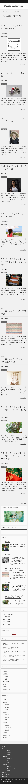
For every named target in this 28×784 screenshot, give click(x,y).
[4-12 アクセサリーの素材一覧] (14, 95)
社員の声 (5, 686)
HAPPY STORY (7, 614)
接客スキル (6, 619)
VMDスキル (6, 616)
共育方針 (7, 725)
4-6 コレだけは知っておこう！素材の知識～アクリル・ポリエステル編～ (13, 359)
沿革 (6, 679)
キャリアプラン (8, 727)
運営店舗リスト (7, 689)
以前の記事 (23, 503)
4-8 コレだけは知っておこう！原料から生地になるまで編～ (13, 262)
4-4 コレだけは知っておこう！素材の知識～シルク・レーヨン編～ (13, 456)
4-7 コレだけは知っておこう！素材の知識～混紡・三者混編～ (13, 311)
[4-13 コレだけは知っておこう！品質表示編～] (14, 50)
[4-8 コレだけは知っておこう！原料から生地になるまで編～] (14, 285)
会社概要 (7, 554)
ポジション (7, 717)
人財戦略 (5, 722)
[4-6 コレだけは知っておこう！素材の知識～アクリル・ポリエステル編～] (14, 384)
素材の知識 (4, 36)
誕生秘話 (7, 707)
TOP (10, 12)
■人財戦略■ (6, 681)
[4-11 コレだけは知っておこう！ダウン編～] (14, 143)
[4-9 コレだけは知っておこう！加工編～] (14, 236)
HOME (4, 699)
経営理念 (7, 582)
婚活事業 (5, 737)
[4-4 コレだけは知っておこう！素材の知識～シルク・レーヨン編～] (14, 479)
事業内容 (7, 714)
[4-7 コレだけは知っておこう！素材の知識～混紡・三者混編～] (14, 333)
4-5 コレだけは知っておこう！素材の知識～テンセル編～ (13, 410)
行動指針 (7, 709)
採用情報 (5, 684)
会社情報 (7, 542)
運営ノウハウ (6, 624)
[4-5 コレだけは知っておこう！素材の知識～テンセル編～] (14, 432)
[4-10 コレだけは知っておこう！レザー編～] (14, 190)
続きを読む (23, 64)
